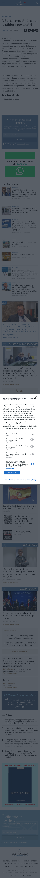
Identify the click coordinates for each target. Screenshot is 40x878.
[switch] (32, 439)
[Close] (36, 398)
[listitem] (20, 434)
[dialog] (20, 439)
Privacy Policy (31, 480)
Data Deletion (8, 480)
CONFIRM (12, 472)
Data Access (20, 480)
